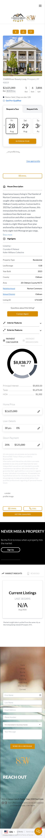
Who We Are (22, 686)
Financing (22, 679)
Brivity (20, 832)
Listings (22, 669)
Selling (22, 676)
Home (22, 665)
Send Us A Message (22, 746)
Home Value (22, 682)
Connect (22, 689)
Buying (22, 672)
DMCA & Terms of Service (24, 835)
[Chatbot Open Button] (38, 831)
